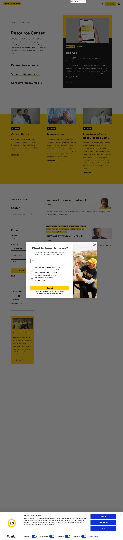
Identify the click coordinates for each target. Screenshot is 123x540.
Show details (94, 536)
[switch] (51, 536)
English (75, 1)
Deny (103, 528)
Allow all (103, 516)
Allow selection (103, 522)
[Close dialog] (94, 244)
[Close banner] (120, 514)
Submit (50, 288)
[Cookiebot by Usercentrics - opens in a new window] (12, 536)
